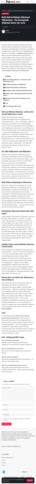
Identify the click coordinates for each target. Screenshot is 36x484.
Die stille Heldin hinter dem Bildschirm (15, 84)
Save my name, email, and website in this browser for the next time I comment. (17, 419)
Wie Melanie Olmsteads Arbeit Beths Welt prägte (18, 90)
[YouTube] (33, 472)
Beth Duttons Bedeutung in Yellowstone (16, 87)
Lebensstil (5, 13)
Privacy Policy (19, 479)
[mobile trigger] (3, 2)
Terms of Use (6, 481)
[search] (25, 2)
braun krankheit (7, 308)
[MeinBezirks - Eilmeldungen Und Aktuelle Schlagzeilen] (13, 2)
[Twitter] (31, 472)
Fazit (6, 103)
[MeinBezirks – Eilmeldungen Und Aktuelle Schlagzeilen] (4, 472)
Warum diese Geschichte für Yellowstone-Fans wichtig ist (16, 99)
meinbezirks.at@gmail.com (14, 446)
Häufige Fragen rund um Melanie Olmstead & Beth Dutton (17, 94)
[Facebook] (29, 472)
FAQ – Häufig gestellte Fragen (13, 106)
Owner (7, 30)
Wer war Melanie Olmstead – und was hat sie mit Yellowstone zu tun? (17, 80)
